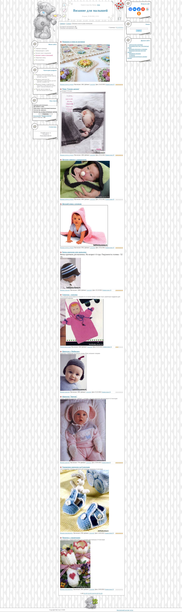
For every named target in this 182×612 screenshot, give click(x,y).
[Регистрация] (64, 12)
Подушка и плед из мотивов (73, 42)
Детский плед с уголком (71, 204)
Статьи (68, 23)
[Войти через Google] (147, 9)
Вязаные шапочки (41, 79)
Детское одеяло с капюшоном (74, 160)
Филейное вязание (135, 53)
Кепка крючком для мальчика (74, 252)
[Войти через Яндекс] (143, 9)
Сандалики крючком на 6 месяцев (76, 467)
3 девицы (132, 55)
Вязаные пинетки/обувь (43, 74)
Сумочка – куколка (69, 295)
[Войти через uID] (130, 9)
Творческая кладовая (136, 44)
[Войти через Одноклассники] (139, 13)
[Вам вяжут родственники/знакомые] (45, 108)
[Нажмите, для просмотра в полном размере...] (85, 81)
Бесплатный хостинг (123, 610)
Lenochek (92, 84)
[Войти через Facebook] (139, 9)
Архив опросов (46, 116)
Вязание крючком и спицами (138, 49)
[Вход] (64, 17)
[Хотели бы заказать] (45, 110)
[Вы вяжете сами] (45, 107)
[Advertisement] (89, 34)
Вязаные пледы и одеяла (43, 84)
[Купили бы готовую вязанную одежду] (45, 112)
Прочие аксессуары (42, 89)
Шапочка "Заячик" (69, 397)
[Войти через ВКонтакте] (134, 9)
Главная (62, 23)
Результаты (37, 116)
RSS (98, 5)
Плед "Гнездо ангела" (70, 89)
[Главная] (64, 6)
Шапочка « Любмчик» (71, 351)
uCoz (131, 610)
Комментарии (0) (110, 84)
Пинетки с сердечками (71, 538)
